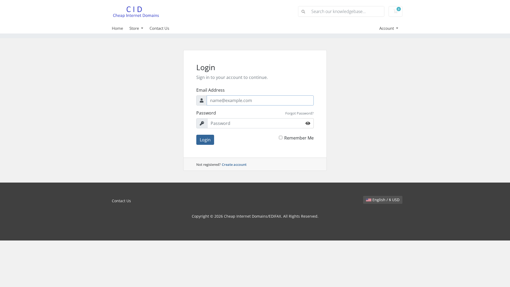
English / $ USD (385, 199)
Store (134, 28)
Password (206, 113)
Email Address (210, 90)
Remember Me (299, 138)
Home (117, 28)
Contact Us (159, 28)
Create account (234, 164)
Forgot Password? (299, 113)
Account (387, 28)
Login (205, 140)
